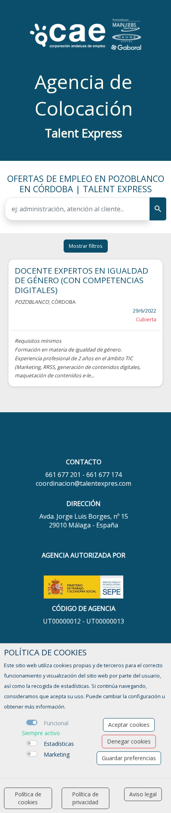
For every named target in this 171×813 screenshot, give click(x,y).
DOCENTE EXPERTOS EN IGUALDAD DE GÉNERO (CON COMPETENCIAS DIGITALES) (81, 280)
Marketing (57, 754)
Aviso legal (143, 794)
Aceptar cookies (129, 724)
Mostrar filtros (86, 245)
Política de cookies (28, 798)
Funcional (56, 723)
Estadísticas (59, 743)
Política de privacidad (85, 798)
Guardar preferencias (129, 758)
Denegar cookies (129, 741)
